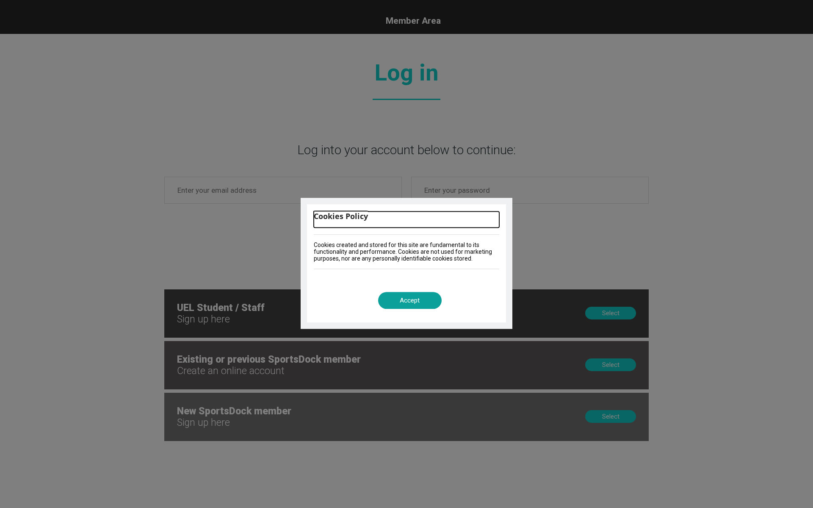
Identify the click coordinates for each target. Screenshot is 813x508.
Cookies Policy (341, 216)
